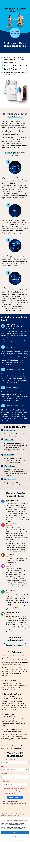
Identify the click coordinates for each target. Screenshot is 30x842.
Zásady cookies (7, 840)
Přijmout (15, 832)
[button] (15, 645)
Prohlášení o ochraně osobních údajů (18, 840)
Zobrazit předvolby (15, 836)
